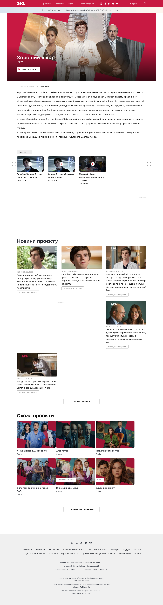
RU (135, 4)
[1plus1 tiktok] (81, 543)
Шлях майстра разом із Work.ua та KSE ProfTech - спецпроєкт (92, 10)
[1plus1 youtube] (90, 542)
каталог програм (98, 549)
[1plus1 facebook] (86, 543)
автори (137, 549)
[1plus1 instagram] (72, 543)
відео (71, 3)
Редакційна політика (130, 553)
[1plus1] (21, 3)
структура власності (33, 553)
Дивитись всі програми (81, 509)
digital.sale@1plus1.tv (81, 587)
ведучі (126, 549)
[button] (14, 164)
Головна (21, 86)
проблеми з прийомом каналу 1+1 (67, 549)
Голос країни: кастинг (51, 10)
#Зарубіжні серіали (28, 292)
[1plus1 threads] (77, 543)
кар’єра (115, 549)
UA (131, 4)
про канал (27, 549)
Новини (60, 3)
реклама (40, 549)
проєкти (46, 3)
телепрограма (86, 3)
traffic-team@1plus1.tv (81, 593)
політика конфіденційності (63, 553)
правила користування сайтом (98, 553)
